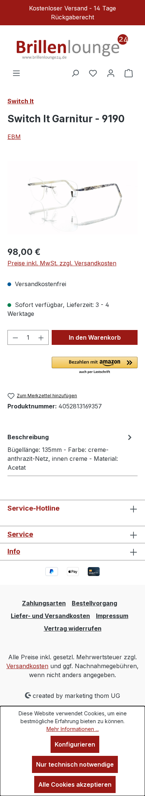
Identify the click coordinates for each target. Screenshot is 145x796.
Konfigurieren (75, 744)
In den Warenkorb (95, 337)
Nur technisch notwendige (75, 764)
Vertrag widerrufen (73, 628)
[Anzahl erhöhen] (41, 337)
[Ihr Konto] (111, 72)
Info (13, 551)
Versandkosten (27, 666)
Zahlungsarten (44, 603)
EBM (14, 136)
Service (20, 534)
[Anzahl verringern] (15, 337)
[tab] (70, 452)
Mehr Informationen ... (72, 729)
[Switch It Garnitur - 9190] (72, 198)
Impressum (112, 615)
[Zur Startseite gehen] (72, 46)
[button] (95, 366)
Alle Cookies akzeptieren (75, 784)
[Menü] (16, 72)
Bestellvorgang (94, 603)
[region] (72, 198)
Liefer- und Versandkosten (50, 615)
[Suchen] (75, 72)
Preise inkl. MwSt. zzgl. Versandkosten (61, 263)
